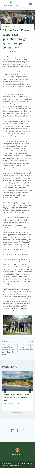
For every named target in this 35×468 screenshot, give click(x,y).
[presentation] (17, 381)
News (4, 26)
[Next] (30, 391)
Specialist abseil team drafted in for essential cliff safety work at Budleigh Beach (9, 348)
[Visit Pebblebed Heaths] (17, 450)
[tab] (13, 412)
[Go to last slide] (5, 391)
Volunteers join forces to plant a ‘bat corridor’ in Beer (26, 346)
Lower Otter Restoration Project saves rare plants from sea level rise (16, 397)
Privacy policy (5, 465)
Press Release (11, 26)
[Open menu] (30, 3)
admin (6, 51)
